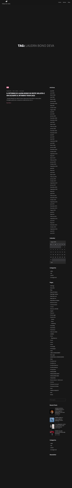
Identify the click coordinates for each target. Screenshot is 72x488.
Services (52, 382)
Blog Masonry (54, 338)
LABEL (51, 271)
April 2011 (52, 231)
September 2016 (53, 189)
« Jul (51, 262)
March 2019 (52, 157)
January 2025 (53, 101)
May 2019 (52, 155)
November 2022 (53, 120)
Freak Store (52, 329)
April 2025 (52, 97)
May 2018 (52, 170)
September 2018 (53, 166)
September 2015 (53, 201)
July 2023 (52, 111)
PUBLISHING (53, 378)
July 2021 (52, 134)
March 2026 (52, 95)
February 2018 (53, 176)
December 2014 (53, 206)
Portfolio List (53, 363)
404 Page (52, 285)
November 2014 (53, 208)
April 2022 (52, 122)
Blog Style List (53, 298)
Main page (52, 355)
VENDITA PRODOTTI (54, 390)
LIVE (7, 87)
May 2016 (52, 191)
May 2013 (52, 222)
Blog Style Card (53, 296)
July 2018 (52, 168)
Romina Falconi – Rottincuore (56, 380)
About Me (52, 288)
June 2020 (52, 143)
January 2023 (53, 116)
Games (64, 2)
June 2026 (52, 93)
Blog (51, 290)
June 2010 (52, 233)
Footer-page (53, 315)
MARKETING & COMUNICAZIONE (57, 357)
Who (51, 392)
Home (59, 2)
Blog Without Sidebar (54, 300)
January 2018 (53, 178)
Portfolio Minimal (54, 367)
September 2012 (53, 229)
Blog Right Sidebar (54, 294)
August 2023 (53, 109)
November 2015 (53, 197)
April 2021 (52, 139)
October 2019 (53, 151)
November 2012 (53, 224)
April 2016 (52, 193)
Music (52, 321)
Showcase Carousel (54, 384)
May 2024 (52, 105)
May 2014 (52, 214)
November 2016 (53, 187)
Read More (8, 102)
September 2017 (53, 183)
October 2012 (53, 227)
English (51, 311)
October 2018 (53, 164)
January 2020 (53, 147)
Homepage (52, 346)
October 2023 (53, 107)
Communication (53, 304)
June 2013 (52, 220)
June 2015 (52, 204)
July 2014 (52, 212)
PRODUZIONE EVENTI (54, 373)
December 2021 (53, 130)
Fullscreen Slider (53, 331)
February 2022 (53, 126)
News (51, 359)
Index (51, 350)
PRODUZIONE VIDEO (54, 375)
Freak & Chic (53, 317)
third (51, 388)
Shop (69, 2)
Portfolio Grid (53, 361)
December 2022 (53, 118)
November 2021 (53, 132)
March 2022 (52, 124)
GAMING (52, 334)
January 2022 (53, 128)
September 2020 (53, 141)
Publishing (53, 323)
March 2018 (52, 174)
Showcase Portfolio (54, 386)
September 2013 (53, 218)
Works (51, 394)
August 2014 (53, 210)
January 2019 (53, 162)
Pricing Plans (53, 369)
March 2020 (52, 145)
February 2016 (53, 195)
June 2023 (52, 114)
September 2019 (53, 153)
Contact (52, 306)
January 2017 (53, 185)
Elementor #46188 (54, 308)
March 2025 (52, 99)
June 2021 (52, 137)
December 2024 (53, 103)
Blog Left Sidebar (53, 292)
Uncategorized (53, 277)
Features (52, 313)
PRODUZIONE (53, 371)
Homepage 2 (53, 348)
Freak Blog (52, 325)
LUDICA (51, 275)
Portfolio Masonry (54, 365)
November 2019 (53, 149)
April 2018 (52, 172)
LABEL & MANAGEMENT (55, 352)
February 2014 (53, 216)
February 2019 (53, 160)
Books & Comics (53, 302)
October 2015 (53, 199)
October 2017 (53, 181)
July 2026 (52, 91)
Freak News (52, 327)
